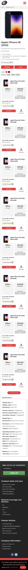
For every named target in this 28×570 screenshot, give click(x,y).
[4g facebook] (12, 554)
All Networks (6, 514)
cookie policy (14, 567)
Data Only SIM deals (8, 489)
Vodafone (5, 507)
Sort (21, 67)
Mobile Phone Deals (8, 484)
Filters (8, 67)
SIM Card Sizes (6, 531)
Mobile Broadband (8, 494)
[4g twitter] (16, 554)
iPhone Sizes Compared (9, 533)
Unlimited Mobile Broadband (11, 526)
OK (23, 567)
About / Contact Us (8, 544)
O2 (3, 510)
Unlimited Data (7, 524)
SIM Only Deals (7, 487)
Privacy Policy (6, 546)
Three (4, 512)
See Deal (8, 111)
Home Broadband (8, 491)
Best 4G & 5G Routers (9, 528)
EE (3, 505)
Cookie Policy (6, 549)
